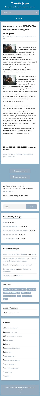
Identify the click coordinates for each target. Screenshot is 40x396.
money (5, 289)
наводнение (7, 296)
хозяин (30, 296)
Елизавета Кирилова (10, 269)
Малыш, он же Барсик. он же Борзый (15, 230)
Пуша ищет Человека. (10, 234)
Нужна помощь (32, 289)
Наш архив (9, 352)
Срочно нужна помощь (10, 292)
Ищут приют (9, 340)
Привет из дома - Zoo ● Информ (13, 258)
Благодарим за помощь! (11, 226)
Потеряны (8, 372)
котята (23, 292)
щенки (5, 299)
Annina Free (30, 387)
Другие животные (11, 332)
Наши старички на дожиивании (17, 289)
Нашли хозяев (10, 356)
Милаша (19, 275)
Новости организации (12, 360)
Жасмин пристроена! (10, 239)
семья (19, 296)
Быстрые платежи (11, 328)
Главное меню (7, 12)
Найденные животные (12, 348)
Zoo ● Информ (20, 3)
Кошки (7, 344)
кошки (28, 292)
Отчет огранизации (11, 368)
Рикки (34, 254)
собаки (24, 296)
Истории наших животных (13, 336)
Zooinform (6, 265)
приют (14, 296)
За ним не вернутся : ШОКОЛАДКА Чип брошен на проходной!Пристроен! (19, 30)
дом (19, 292)
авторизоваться (8, 191)
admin (14, 36)
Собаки (7, 376)
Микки (5, 222)
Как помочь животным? (24, 265)
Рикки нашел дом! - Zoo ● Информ (14, 254)
